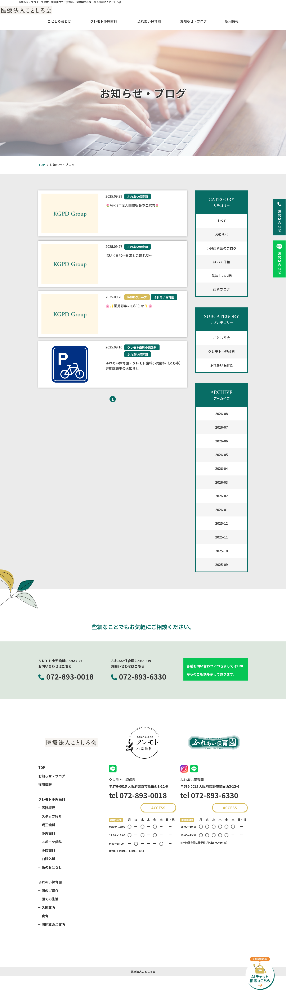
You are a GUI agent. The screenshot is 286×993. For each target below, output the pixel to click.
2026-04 (221, 468)
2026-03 (221, 482)
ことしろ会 (221, 337)
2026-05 (221, 454)
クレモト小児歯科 (221, 351)
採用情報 (231, 21)
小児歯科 (48, 833)
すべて (221, 220)
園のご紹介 (50, 890)
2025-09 (221, 564)
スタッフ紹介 (52, 816)
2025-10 (221, 550)
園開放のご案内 (53, 924)
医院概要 (48, 807)
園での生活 (50, 898)
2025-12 (221, 523)
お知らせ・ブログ (193, 21)
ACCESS (158, 807)
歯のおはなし (52, 867)
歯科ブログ (221, 289)
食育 (45, 915)
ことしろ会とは (59, 21)
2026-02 (221, 495)
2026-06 (221, 440)
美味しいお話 (221, 275)
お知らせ (221, 234)
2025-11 (221, 537)
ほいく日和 (221, 261)
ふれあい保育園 (221, 365)
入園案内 (48, 907)
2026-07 (221, 427)
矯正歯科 (48, 824)
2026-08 (221, 413)
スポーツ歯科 (52, 841)
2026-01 (221, 509)
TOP (41, 165)
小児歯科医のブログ (221, 248)
